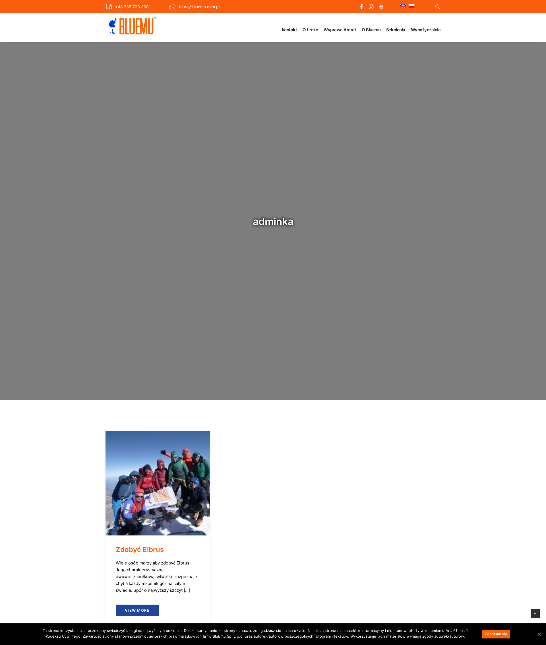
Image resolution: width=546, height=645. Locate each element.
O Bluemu (371, 29)
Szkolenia (395, 29)
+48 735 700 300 (132, 6)
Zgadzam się (496, 634)
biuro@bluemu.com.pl (199, 6)
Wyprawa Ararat (340, 29)
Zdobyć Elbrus (140, 549)
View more (137, 610)
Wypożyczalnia (426, 29)
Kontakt (289, 29)
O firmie (310, 29)
